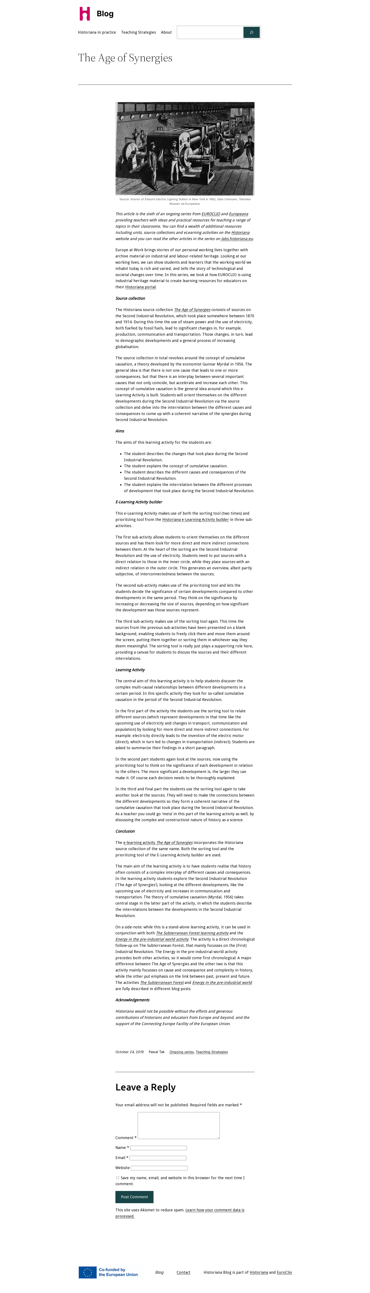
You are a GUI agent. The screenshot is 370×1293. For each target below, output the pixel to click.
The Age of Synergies (192, 309)
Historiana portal (140, 287)
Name (122, 1147)
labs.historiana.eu (236, 238)
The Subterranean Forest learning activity (192, 933)
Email (121, 1157)
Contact (183, 1272)
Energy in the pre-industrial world (222, 982)
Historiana (240, 232)
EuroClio (284, 1272)
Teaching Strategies (212, 1052)
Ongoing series (182, 1052)
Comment (126, 1137)
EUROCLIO (210, 214)
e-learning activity (157, 842)
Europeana (238, 214)
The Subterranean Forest (162, 982)
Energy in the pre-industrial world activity (151, 939)
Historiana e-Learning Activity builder (195, 519)
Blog (105, 13)
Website (122, 1167)
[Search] (251, 32)
